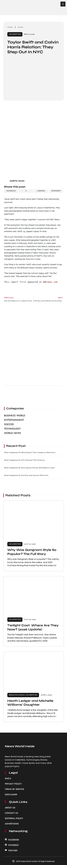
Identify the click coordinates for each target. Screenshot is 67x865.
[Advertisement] (33, 141)
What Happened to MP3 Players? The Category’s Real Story (29, 453)
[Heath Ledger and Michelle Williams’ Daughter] (33, 670)
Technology (12, 428)
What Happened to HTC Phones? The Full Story (24, 460)
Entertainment (14, 420)
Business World (14, 415)
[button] (62, 4)
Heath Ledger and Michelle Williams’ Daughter (30, 703)
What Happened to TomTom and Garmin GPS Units (26, 475)
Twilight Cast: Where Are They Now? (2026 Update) (33, 627)
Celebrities (15, 34)
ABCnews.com (50, 282)
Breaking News (17, 695)
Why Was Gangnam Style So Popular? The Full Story (31, 552)
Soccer (9, 424)
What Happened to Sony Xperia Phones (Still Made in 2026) (29, 468)
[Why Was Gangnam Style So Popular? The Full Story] (33, 519)
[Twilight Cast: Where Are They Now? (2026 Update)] (33, 594)
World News (12, 433)
